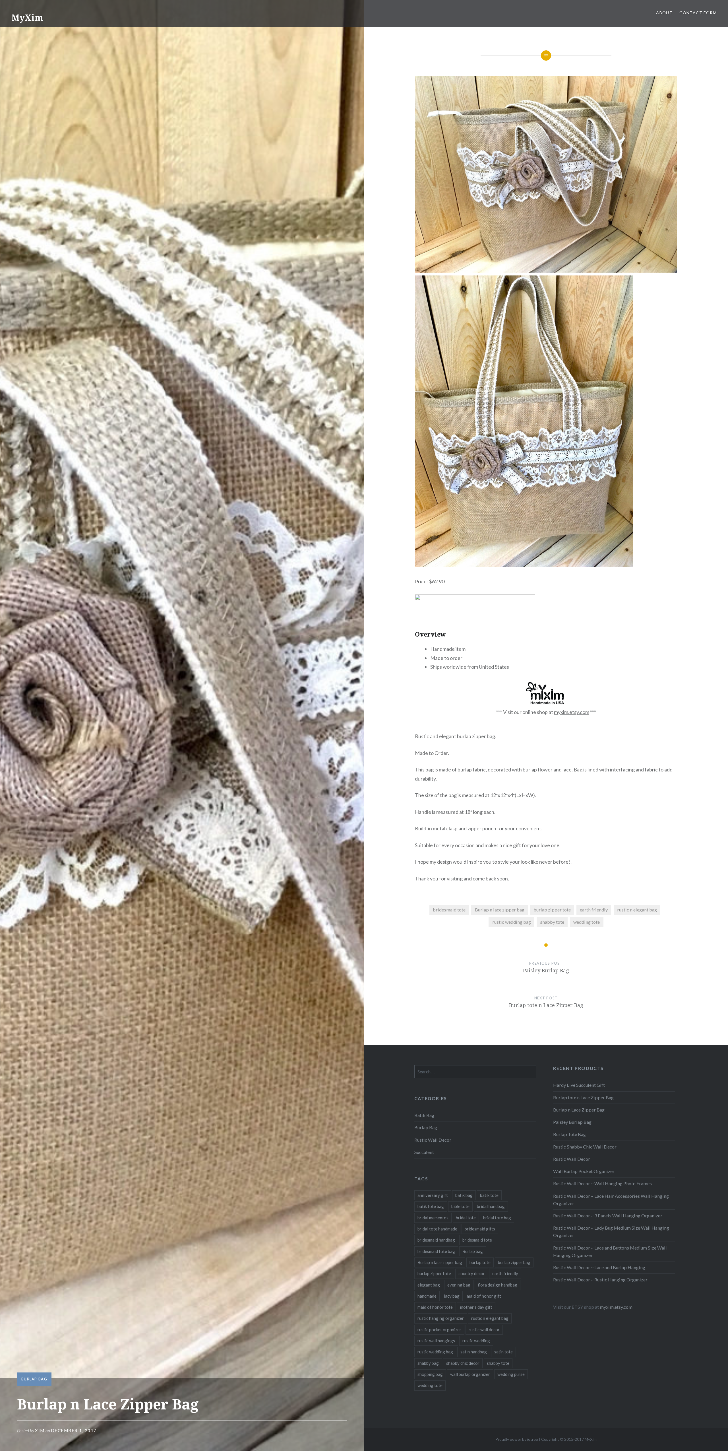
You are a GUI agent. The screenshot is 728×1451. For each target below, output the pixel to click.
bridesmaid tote (449, 909)
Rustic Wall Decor (571, 1159)
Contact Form (698, 12)
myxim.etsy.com (571, 712)
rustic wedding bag (511, 922)
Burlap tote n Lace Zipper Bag (583, 1097)
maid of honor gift (484, 1295)
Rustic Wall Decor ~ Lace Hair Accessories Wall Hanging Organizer (611, 1199)
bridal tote (466, 1217)
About (664, 12)
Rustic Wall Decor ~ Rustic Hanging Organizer (600, 1279)
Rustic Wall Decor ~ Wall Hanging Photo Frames (602, 1183)
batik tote (489, 1195)
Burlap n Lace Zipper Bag (579, 1109)
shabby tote (552, 922)
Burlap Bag (34, 1379)
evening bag (458, 1284)
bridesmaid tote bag (436, 1251)
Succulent (424, 1152)
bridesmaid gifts (480, 1228)
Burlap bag (472, 1251)
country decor (471, 1273)
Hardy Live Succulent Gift (579, 1085)
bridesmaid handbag (436, 1239)
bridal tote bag (497, 1217)
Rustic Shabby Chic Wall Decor (585, 1146)
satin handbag (473, 1351)
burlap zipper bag (514, 1262)
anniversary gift (432, 1195)
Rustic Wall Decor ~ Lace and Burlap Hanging (599, 1267)
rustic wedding (476, 1340)
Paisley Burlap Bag (572, 1122)
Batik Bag (424, 1115)
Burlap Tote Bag (569, 1134)
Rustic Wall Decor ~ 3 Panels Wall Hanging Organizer (607, 1215)
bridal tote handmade (437, 1228)
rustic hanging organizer (440, 1318)
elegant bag (428, 1284)
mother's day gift (476, 1307)
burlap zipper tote (552, 909)
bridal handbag (491, 1206)
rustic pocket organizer (439, 1329)
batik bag (464, 1195)
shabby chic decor (462, 1363)
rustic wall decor (484, 1329)
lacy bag (452, 1295)
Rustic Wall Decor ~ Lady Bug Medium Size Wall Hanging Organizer (611, 1231)
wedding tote (586, 922)
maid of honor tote (435, 1307)
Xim (40, 1430)
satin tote (503, 1351)
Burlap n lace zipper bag (499, 909)
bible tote (460, 1206)
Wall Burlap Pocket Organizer (584, 1171)
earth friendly (594, 909)
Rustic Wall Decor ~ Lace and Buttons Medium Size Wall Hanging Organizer (610, 1251)
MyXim (27, 17)
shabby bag (428, 1363)
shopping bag (430, 1374)
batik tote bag (430, 1206)
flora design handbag (497, 1284)
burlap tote (480, 1262)
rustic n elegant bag (637, 909)
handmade (427, 1295)
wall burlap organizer (470, 1374)
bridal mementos (432, 1217)
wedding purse (511, 1374)
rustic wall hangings (436, 1340)
